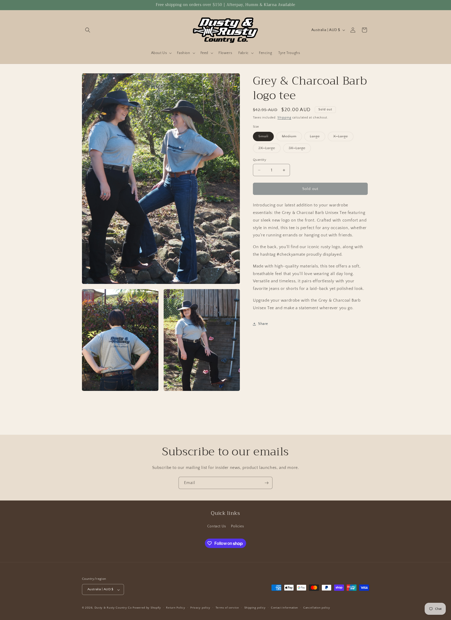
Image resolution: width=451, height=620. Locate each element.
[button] (87, 30)
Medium (292, 137)
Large (317, 137)
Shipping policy (255, 607)
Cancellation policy (316, 607)
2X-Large (269, 149)
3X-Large (300, 149)
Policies (237, 526)
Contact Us (216, 526)
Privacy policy (200, 607)
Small (266, 137)
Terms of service (227, 607)
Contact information (284, 607)
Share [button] (263, 324)
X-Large (343, 137)
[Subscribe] (266, 483)
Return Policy (175, 607)
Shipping (284, 117)
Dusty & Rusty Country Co (113, 608)
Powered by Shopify (147, 608)
